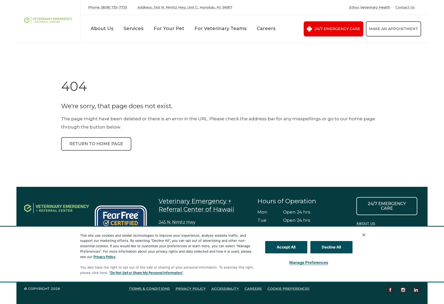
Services (133, 28)
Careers (266, 28)
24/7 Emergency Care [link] (337, 28)
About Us (102, 28)
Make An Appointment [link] (393, 28)
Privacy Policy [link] (190, 289)
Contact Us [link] (405, 7)
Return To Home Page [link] (96, 143)
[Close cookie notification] (363, 235)
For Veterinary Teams (220, 28)
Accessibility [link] (225, 289)
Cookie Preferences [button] (288, 289)
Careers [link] (253, 289)
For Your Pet (169, 28)
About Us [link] (365, 223)
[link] (49, 20)
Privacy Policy (104, 257)
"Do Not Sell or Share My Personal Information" (146, 273)
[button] (123, 222)
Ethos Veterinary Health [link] (369, 7)
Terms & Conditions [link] (149, 289)
